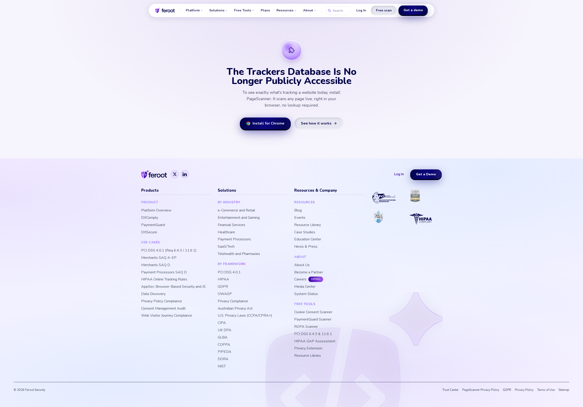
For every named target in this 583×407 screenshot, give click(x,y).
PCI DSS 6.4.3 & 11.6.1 (313, 334)
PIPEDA (224, 351)
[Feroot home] (165, 10)
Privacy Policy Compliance (161, 301)
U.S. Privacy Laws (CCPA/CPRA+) (245, 315)
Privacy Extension (308, 348)
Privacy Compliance (233, 301)
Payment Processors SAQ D (164, 272)
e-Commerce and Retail (236, 210)
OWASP (225, 294)
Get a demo (413, 10)
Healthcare (226, 232)
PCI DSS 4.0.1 (229, 272)
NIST (222, 366)
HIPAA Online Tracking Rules (164, 279)
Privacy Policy (524, 390)
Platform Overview (156, 210)
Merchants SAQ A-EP (158, 257)
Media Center (304, 286)
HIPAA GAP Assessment (314, 341)
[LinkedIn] (185, 174)
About (308, 10)
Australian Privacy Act (235, 308)
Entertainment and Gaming (239, 217)
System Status (306, 294)
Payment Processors (234, 239)
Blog (298, 210)
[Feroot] (154, 174)
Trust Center (450, 390)
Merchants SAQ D (155, 265)
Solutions (217, 10)
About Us (302, 265)
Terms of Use (546, 390)
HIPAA (223, 279)
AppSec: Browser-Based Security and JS (173, 286)
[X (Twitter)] (175, 174)
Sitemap (563, 390)
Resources (285, 10)
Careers (300, 279)
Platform (193, 10)
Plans (265, 10)
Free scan (384, 10)
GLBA (223, 337)
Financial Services (231, 225)
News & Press (305, 246)
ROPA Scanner (306, 326)
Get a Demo (426, 174)
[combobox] (338, 10)
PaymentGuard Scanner (312, 319)
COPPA (224, 344)
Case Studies (304, 232)
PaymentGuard (153, 225)
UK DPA (224, 330)
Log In (361, 10)
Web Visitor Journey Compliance (166, 315)
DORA (223, 359)
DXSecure (149, 232)
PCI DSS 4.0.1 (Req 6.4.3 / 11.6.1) (169, 250)
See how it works (316, 123)
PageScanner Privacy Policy (480, 390)
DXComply (149, 217)
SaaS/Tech (226, 246)
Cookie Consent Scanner (313, 312)
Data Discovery (153, 294)
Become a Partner (308, 272)
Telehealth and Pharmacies (239, 254)
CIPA (222, 323)
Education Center (307, 239)
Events (299, 217)
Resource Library (307, 225)
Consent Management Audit (163, 308)
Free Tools (242, 10)
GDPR (223, 286)
